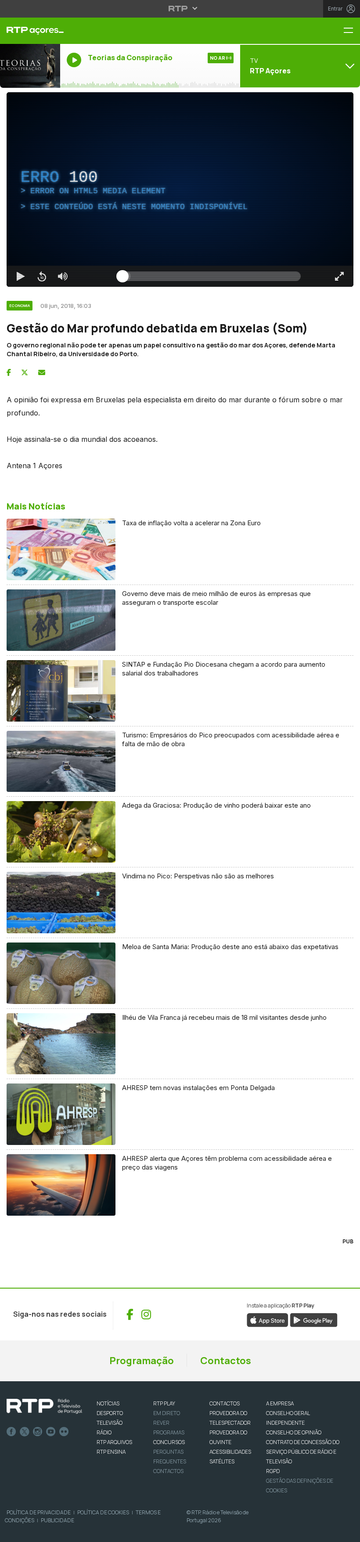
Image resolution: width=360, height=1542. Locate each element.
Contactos (225, 1360)
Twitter (24, 1432)
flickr (64, 1432)
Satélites (221, 1461)
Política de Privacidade (39, 1512)
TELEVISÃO (109, 1422)
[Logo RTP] (44, 1406)
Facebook (11, 1432)
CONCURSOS (169, 1442)
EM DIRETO (166, 1413)
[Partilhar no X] (24, 372)
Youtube (51, 1432)
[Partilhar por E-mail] (41, 372)
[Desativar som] (62, 276)
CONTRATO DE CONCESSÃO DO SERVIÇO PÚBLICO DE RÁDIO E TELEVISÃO (302, 1451)
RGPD (273, 1471)
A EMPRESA (280, 1403)
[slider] (211, 276)
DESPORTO (110, 1413)
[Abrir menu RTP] (180, 8)
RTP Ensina (111, 1451)
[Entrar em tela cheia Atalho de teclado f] (339, 276)
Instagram (38, 1432)
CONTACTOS (224, 1403)
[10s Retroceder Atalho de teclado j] (41, 276)
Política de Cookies (103, 1512)
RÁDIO (104, 1432)
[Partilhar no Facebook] (9, 372)
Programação (141, 1360)
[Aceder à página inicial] (30, 31)
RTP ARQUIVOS (114, 1442)
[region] (180, 189)
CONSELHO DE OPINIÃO (293, 1432)
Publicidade (57, 1520)
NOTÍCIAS (108, 1403)
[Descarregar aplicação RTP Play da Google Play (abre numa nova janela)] (314, 1319)
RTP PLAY (164, 1403)
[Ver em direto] (30, 66)
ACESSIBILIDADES (230, 1451)
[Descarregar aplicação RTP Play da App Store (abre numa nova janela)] (267, 1319)
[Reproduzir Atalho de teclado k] (20, 276)
